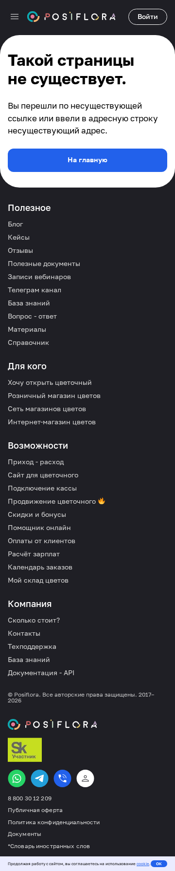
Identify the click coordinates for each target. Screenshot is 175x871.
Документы (24, 834)
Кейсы (19, 237)
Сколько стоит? (34, 620)
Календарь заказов (40, 567)
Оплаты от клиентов (41, 540)
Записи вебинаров (39, 276)
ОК (159, 863)
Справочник (28, 342)
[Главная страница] (71, 16)
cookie (143, 863)
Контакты (24, 633)
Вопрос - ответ (32, 316)
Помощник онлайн (39, 527)
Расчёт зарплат (34, 553)
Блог (15, 224)
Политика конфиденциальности (54, 822)
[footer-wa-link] (17, 778)
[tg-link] (40, 778)
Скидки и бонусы (37, 514)
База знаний (29, 303)
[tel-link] (62, 778)
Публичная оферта (35, 810)
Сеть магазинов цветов (47, 408)
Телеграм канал (34, 289)
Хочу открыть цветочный (50, 382)
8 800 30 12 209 (30, 798)
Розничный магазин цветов (54, 395)
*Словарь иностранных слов (49, 846)
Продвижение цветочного (53, 501)
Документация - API (41, 672)
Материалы (27, 329)
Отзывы (20, 250)
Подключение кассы (42, 488)
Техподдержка (32, 646)
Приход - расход (36, 461)
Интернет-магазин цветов (52, 421)
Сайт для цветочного (43, 475)
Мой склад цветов (38, 580)
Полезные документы (44, 263)
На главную (87, 159)
